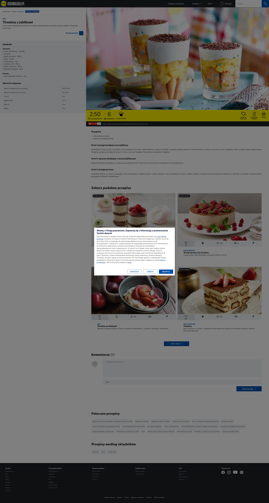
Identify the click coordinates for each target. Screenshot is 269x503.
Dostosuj (134, 272)
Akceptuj (166, 272)
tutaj (129, 262)
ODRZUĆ (150, 272)
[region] (134, 251)
